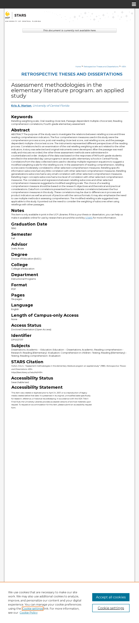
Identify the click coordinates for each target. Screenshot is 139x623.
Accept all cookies (111, 597)
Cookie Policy (29, 612)
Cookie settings (32, 608)
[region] (69, 602)
